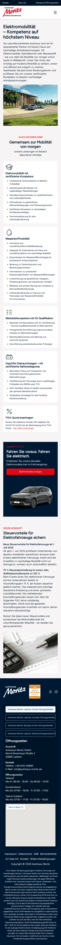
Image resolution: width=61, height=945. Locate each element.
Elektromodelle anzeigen (30, 471)
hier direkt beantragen (23, 428)
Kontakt (5, 3)
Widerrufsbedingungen (42, 858)
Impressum (11, 853)
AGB (36, 853)
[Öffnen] (55, 12)
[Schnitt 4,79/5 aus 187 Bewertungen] (34, 691)
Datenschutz (25, 853)
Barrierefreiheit (48, 853)
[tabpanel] (30, 792)
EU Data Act (12, 858)
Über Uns (22, 3)
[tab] (30, 709)
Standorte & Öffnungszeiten (47, 3)
